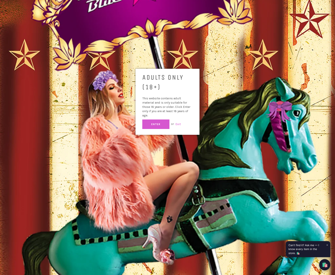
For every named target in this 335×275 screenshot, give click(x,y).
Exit (178, 124)
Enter (156, 124)
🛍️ (325, 265)
